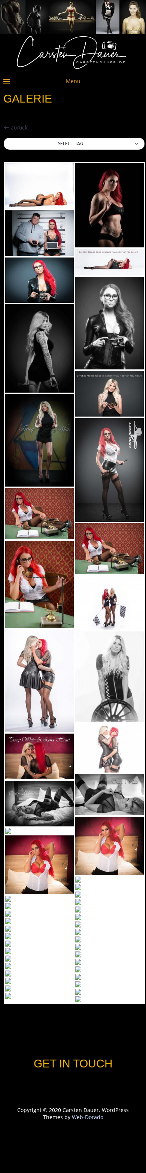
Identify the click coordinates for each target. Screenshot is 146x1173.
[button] (74, 143)
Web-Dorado (87, 1117)
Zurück (18, 127)
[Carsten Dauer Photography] (73, 67)
